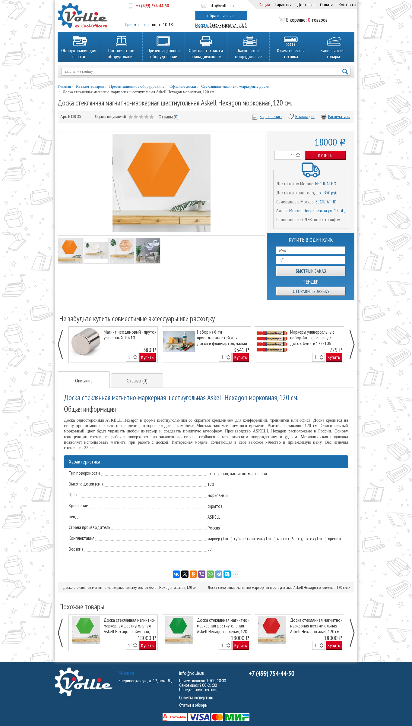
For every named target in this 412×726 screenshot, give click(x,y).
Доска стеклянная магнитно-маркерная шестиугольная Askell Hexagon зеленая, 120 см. (223, 625)
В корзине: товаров (307, 20)
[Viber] (201, 574)
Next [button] (349, 344)
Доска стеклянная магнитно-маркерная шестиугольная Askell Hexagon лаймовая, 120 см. (130, 625)
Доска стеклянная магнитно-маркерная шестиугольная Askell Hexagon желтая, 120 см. (130, 587)
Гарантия (283, 5)
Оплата (326, 5)
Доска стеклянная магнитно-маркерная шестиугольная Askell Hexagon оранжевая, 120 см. (277, 587)
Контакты (347, 5)
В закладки (305, 116)
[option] (113, 344)
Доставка (306, 5)
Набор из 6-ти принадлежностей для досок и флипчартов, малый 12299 (222, 337)
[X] (185, 574)
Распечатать (339, 116)
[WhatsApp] (210, 574)
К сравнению (271, 116)
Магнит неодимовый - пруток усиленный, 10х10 (130, 335)
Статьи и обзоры (193, 705)
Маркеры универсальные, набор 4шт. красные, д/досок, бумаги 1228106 (312, 337)
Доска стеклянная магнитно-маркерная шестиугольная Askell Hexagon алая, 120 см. (316, 625)
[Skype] (227, 574)
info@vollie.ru (221, 5)
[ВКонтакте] (176, 574)
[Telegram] (218, 574)
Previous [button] (63, 344)
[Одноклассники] (193, 574)
